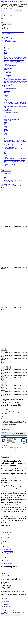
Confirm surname (5, 587)
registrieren (6, 28)
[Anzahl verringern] (3, 426)
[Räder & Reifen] (15, 146)
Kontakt (6, 604)
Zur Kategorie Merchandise (10, 65)
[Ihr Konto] (2, 21)
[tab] (7, 454)
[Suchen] (16, 10)
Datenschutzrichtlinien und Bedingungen (11, 593)
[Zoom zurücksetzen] (5, 367)
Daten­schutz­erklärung (9, 563)
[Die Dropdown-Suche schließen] (20, 10)
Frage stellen (5, 436)
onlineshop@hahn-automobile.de (9, 534)
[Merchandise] (15, 84)
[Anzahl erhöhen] (10, 426)
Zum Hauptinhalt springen (7, 1)
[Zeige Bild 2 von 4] (2, 351)
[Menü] (2, 13)
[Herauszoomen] (2, 367)
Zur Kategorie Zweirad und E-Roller (13, 148)
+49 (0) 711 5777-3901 (6, 532)
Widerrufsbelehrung (8, 601)
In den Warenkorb (5, 429)
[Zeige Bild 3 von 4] (4, 351)
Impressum (6, 562)
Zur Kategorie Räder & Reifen (11, 112)
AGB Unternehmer (8, 553)
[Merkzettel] (1, 19)
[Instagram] (4, 570)
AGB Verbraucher (8, 552)
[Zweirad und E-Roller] (15, 162)
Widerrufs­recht (7, 549)
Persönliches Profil (10, 30)
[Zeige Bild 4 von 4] (6, 351)
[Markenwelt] (15, 62)
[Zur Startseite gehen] (6, 8)
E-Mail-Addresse (5, 582)
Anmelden (3, 27)
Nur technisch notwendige (7, 615)
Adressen (17, 30)
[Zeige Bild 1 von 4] (1, 351)
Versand (6, 560)
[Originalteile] (15, 108)
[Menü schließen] (4, 43)
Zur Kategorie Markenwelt (10, 41)
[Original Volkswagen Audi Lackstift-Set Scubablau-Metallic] (14, 186)
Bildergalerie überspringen (7, 184)
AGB (5, 602)
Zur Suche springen (19, 1)
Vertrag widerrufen (5, 575)
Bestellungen (23, 30)
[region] (14, 291)
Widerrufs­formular (8, 551)
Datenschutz (7, 600)
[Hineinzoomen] (9, 367)
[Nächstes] (5, 349)
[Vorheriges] (2, 349)
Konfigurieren (17, 615)
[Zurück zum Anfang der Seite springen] (2, 609)
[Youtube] (7, 570)
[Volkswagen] (14, 409)
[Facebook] (2, 570)
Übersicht (3, 30)
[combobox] (8, 11)
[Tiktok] (5, 570)
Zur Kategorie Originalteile (10, 88)
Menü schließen (7, 24)
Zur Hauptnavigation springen (13, 2)
